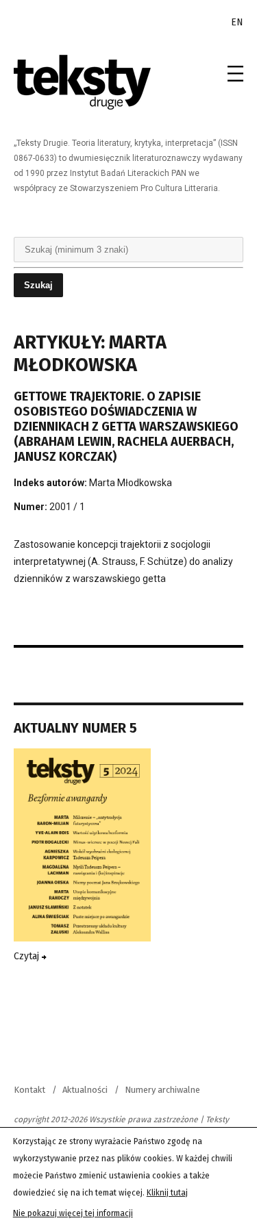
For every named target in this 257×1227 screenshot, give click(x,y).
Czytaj (28, 956)
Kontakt (29, 1090)
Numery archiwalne (162, 1090)
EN (237, 22)
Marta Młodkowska (130, 482)
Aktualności (85, 1090)
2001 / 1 (67, 506)
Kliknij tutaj (167, 1193)
